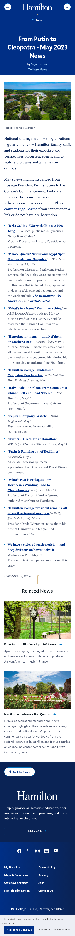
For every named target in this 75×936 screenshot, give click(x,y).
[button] (7, 7)
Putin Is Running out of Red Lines (33, 451)
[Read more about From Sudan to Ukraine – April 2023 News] (37, 620)
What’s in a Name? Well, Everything (35, 308)
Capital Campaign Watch (27, 416)
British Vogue (40, 300)
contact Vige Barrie (20, 208)
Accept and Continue (19, 929)
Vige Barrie (39, 64)
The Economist (44, 295)
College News (37, 69)
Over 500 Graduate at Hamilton (32, 439)
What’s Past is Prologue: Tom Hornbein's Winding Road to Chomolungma (29, 484)
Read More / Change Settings (54, 929)
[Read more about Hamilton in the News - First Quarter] (37, 690)
